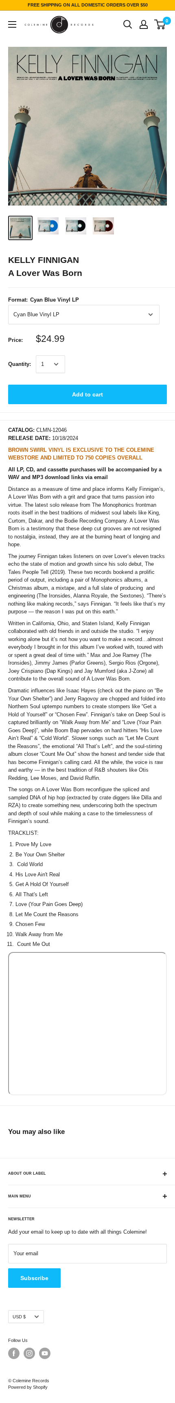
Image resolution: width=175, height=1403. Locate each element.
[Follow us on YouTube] (44, 1353)
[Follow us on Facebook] (14, 1353)
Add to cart (87, 394)
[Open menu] (12, 24)
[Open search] (127, 24)
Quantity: (19, 364)
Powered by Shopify (28, 1387)
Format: (43, 300)
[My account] (144, 24)
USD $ (19, 1316)
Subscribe (34, 1278)
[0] (160, 24)
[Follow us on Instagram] (29, 1353)
